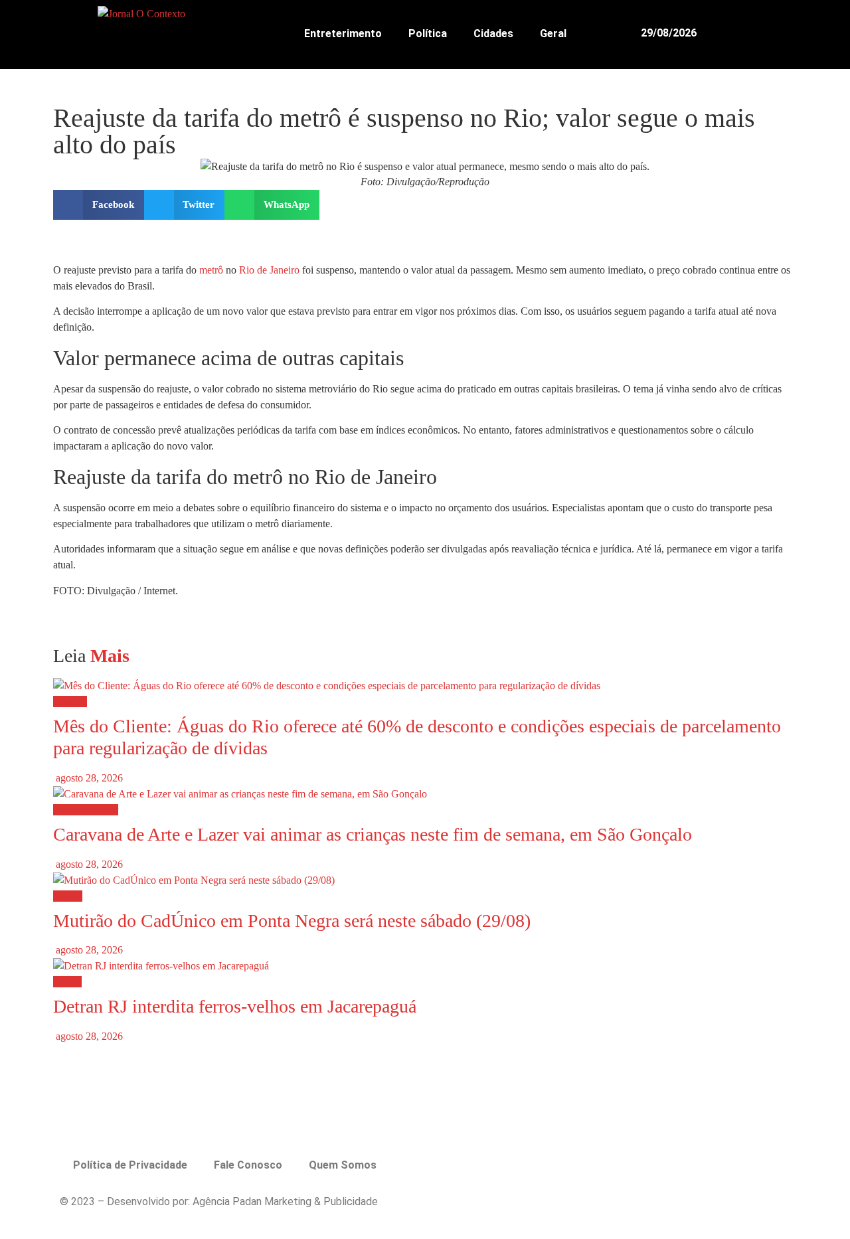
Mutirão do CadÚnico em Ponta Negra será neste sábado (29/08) (292, 920)
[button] (781, 33)
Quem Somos (343, 1165)
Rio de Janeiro (269, 270)
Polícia (67, 981)
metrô (211, 270)
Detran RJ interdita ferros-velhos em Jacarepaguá (234, 1006)
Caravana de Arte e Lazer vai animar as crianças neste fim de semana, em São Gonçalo (372, 834)
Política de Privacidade (130, 1165)
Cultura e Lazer (85, 809)
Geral (553, 33)
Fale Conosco (248, 1165)
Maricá (67, 896)
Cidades (493, 33)
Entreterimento (343, 33)
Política (427, 33)
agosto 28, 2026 (88, 778)
